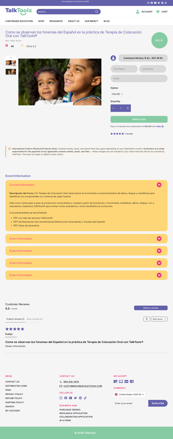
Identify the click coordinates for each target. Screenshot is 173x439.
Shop (41, 21)
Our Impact (91, 21)
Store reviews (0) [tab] (35, 319)
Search (9, 406)
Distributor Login (16, 386)
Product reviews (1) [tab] (15, 319)
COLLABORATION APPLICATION (75, 416)
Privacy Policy (14, 394)
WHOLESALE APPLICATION (73, 413)
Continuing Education (19, 21)
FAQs (8, 390)
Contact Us (12, 381)
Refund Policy (13, 398)
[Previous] (10, 58)
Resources (56, 21)
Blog (107, 21)
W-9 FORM (65, 420)
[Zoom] (59, 82)
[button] (117, 133)
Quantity (115, 101)
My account (12, 410)
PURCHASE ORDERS (69, 409)
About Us (73, 21)
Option (114, 88)
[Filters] (146, 319)
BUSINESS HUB (68, 405)
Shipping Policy (14, 402)
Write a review (150, 308)
